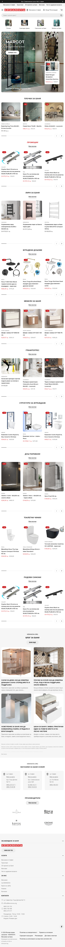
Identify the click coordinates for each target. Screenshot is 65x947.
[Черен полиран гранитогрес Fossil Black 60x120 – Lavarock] (54, 367)
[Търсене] (61, 15)
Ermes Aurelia (5, 124)
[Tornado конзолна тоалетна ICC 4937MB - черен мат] (54, 532)
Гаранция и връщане (26, 936)
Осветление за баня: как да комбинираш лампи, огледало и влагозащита (15, 729)
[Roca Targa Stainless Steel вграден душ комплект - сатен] (54, 267)
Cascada (3, 222)
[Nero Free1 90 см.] (54, 476)
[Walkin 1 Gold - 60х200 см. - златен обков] (10, 476)
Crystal (47, 222)
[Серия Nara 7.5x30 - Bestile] (32, 111)
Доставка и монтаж (51, 936)
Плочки (22, 751)
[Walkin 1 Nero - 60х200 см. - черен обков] (32, 476)
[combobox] (32, 15)
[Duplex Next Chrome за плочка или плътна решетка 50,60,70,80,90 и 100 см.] (10, 157)
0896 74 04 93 (32, 787)
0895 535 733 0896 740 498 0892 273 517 (8, 909)
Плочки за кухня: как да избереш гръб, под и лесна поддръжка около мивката (48, 682)
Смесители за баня (38, 751)
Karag (3, 493)
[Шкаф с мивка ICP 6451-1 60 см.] (32, 318)
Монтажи (42, 5)
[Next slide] (59, 89)
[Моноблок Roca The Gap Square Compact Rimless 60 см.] (10, 535)
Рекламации (39, 936)
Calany (3, 167)
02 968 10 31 (32, 785)
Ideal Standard (27, 547)
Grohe (3, 432)
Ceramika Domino (51, 72)
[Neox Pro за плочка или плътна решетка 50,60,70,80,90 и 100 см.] (32, 159)
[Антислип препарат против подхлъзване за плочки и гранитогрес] (10, 366)
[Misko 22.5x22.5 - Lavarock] (54, 111)
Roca (2, 279)
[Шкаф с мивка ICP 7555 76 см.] (54, 318)
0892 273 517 (10, 785)
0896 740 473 (54, 785)
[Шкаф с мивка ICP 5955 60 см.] (10, 318)
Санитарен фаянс (28, 751)
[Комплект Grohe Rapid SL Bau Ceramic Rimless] (10, 420)
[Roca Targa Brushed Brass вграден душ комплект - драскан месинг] (32, 267)
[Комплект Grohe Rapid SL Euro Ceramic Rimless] (54, 420)
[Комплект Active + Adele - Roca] (32, 421)
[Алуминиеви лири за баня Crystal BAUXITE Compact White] (54, 210)
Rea (24, 172)
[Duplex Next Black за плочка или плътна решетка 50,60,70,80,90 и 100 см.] (54, 159)
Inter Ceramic (5, 330)
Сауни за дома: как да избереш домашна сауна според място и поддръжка (15, 682)
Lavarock (47, 124)
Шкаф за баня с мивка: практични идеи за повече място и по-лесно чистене (48, 729)
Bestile (25, 124)
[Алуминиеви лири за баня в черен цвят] (32, 210)
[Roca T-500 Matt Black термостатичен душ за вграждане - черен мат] (10, 267)
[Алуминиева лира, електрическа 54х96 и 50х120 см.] (10, 210)
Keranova (26, 222)
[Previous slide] (54, 89)
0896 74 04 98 (10, 787)
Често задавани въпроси (54, 5)
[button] (2, 2)
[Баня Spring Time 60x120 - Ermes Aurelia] (10, 111)
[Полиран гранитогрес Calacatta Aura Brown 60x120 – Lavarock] (32, 367)
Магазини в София (9, 5)
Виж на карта (10, 777)
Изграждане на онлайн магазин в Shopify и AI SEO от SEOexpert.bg (9, 941)
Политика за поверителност (28, 932)
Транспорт (20, 5)
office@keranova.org (10, 903)
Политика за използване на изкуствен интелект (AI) (36, 939)
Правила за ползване (46, 932)
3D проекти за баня (31, 5)
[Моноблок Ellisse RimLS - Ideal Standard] (32, 535)
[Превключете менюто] (2, 10)
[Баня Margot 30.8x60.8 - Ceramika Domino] (52, 66)
